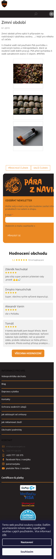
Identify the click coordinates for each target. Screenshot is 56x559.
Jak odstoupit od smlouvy (13, 414)
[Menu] (52, 14)
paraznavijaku (13, 463)
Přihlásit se (14, 235)
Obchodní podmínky (11, 429)
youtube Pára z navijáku (18, 468)
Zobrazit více (28, 353)
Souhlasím (27, 551)
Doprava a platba (10, 391)
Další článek (41, 167)
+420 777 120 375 (13, 451)
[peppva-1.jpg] (28, 68)
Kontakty (5, 399)
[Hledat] (36, 14)
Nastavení (27, 542)
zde (4, 534)
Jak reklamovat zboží (11, 422)
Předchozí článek (18, 167)
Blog (3, 383)
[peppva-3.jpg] (28, 131)
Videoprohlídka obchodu (13, 376)
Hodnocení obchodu (28, 253)
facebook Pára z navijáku (18, 459)
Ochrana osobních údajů (13, 406)
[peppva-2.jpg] (28, 99)
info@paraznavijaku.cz (15, 446)
